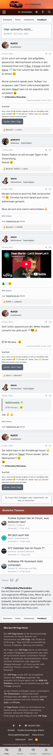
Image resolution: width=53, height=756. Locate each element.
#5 (50, 322)
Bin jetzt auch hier (18, 535)
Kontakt (11, 730)
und (14, 130)
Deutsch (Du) (33, 725)
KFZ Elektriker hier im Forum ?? (26, 548)
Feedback (21, 525)
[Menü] (4, 12)
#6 (50, 396)
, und (17, 169)
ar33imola (12, 551)
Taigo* (15, 89)
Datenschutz (38, 735)
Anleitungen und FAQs (28, 568)
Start (30, 739)
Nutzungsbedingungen (18, 735)
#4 (50, 247)
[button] (37, 12)
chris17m (11, 525)
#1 (50, 54)
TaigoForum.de (12, 221)
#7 (50, 446)
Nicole (10, 538)
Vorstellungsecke (22, 538)
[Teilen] (46, 54)
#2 (50, 150)
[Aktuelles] (43, 12)
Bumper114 (12, 568)
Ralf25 (9, 33)
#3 (50, 189)
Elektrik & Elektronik (26, 551)
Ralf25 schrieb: (12, 402)
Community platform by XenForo (26, 744)
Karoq (5, 69)
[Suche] (49, 12)
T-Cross (36, 66)
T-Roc (27, 66)
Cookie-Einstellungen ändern (31, 730)
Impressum (20, 739)
